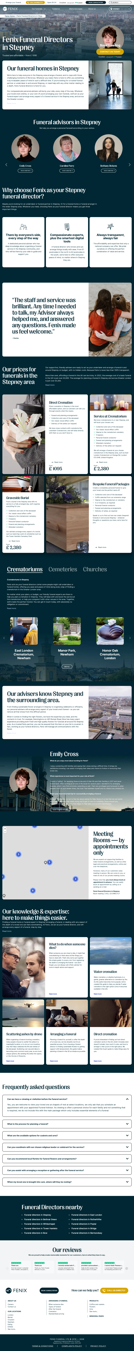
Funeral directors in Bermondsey (87, 1233)
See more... (12, 1329)
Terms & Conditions (42, 1346)
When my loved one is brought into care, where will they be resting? (39, 1182)
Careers (11, 1304)
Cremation (52, 1311)
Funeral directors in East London (87, 1215)
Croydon (11, 1320)
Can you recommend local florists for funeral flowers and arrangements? (42, 1159)
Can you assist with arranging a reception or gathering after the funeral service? (45, 1170)
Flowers (92, 1307)
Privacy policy (98, 1346)
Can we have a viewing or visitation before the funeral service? (37, 1099)
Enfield (10, 1327)
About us (12, 1301)
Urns (91, 1309)
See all (67, 666)
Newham (11, 1322)
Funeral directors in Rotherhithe (86, 1219)
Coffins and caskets (96, 1304)
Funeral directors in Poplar (84, 1224)
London (10, 1315)
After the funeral (55, 1309)
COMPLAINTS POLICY (72, 1346)
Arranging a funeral (58, 1301)
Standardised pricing (56, 1314)
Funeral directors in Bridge (84, 1228)
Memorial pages (96, 1316)
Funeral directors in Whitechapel (39, 1224)
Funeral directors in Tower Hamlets (40, 1228)
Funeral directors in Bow (35, 1233)
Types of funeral (55, 1307)
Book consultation (96, 2)
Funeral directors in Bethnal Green (40, 1219)
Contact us (12, 1307)
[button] (45, 862)
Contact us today (110, 52)
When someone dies (56, 1304)
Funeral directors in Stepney (37, 1215)
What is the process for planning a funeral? (27, 1124)
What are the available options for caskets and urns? (32, 1135)
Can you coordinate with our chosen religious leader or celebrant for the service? (45, 1147)
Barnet (10, 1317)
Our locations (14, 1311)
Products (93, 1301)
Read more (11, 103)
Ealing (10, 1324)
